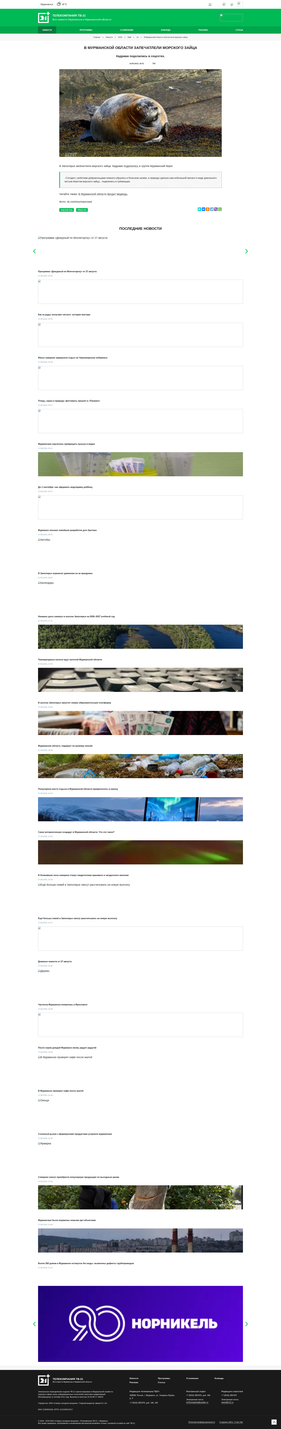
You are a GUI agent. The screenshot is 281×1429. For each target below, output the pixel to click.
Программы (86, 30)
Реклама (203, 30)
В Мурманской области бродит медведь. (103, 194)
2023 (120, 37)
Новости (47, 30)
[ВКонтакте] (203, 209)
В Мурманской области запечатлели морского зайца (166, 37)
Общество (82, 210)
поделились (131, 166)
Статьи (239, 30)
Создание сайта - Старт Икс (231, 1422)
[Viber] (216, 209)
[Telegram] (212, 209)
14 (138, 37)
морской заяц (66, 210)
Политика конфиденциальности (201, 1422)
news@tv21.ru (227, 1402)
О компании (126, 30)
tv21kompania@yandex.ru (197, 1402)
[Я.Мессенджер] (199, 209)
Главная (96, 37)
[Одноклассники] (207, 209)
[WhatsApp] (220, 209)
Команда (166, 30)
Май (129, 37)
